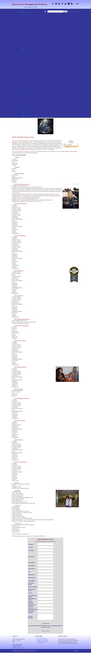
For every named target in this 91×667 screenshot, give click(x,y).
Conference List (24, 81)
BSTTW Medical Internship (25, 31)
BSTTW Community (25, 95)
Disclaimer (76, 650)
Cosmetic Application (25, 98)
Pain (25, 68)
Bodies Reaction (25, 53)
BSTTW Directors (25, 23)
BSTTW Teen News (25, 86)
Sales (23, 113)
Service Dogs (25, 75)
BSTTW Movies (24, 33)
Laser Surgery (25, 63)
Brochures (24, 19)
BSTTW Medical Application (25, 29)
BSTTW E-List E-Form (25, 106)
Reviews (25, 72)
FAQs (24, 43)
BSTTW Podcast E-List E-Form (25, 109)
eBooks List (24, 82)
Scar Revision (25, 73)
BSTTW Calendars (24, 25)
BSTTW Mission (24, 32)
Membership (25, 100)
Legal (25, 65)
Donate (23, 48)
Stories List (24, 91)
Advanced (70, 11)
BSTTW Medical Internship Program (25, 55)
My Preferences (75, 11)
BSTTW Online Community (24, 36)
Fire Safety (25, 62)
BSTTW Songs (24, 41)
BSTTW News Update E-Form (25, 108)
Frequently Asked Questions (42, 639)
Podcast (23, 112)
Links (24, 45)
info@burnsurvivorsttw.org (18, 647)
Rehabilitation (25, 71)
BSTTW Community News (25, 85)
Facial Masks (25, 59)
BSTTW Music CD (24, 35)
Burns (25, 56)
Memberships (23, 110)
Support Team (25, 102)
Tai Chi (25, 78)
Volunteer (25, 103)
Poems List (24, 89)
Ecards (23, 49)
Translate (75, 146)
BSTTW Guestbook (24, 26)
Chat (23, 46)
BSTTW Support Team (42, 638)
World (25, 79)
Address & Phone (24, 15)
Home (23, 11)
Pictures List (24, 88)
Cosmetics (25, 58)
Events (24, 42)
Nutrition (25, 66)
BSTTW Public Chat (41, 642)
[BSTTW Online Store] (45, 11)
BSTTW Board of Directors (25, 22)
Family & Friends (25, 61)
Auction (24, 16)
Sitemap (23, 115)
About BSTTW (24, 13)
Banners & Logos (24, 18)
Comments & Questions (25, 96)
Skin (25, 76)
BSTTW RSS (24, 39)
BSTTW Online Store (24, 38)
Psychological (25, 69)
